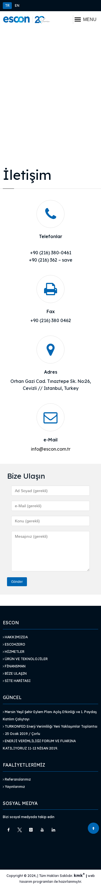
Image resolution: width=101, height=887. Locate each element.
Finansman (15, 666)
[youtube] (42, 829)
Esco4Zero (14, 644)
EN (17, 5)
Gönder (17, 582)
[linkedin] (53, 829)
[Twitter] (19, 829)
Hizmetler (14, 651)
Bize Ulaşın (15, 673)
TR (7, 5)
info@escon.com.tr (50, 449)
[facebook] (8, 829)
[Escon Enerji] (26, 19)
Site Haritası (17, 681)
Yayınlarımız (14, 786)
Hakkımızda (16, 637)
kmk (79, 875)
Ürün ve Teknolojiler (26, 659)
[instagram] (30, 829)
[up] (93, 828)
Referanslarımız (17, 779)
